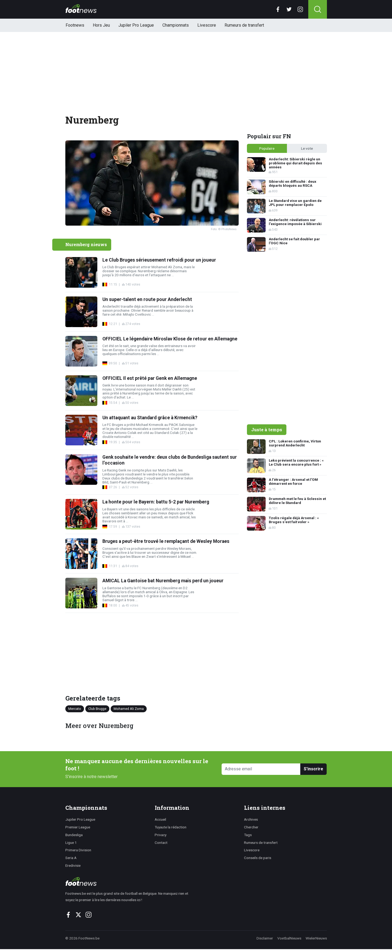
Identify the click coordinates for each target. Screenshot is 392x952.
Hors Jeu (101, 25)
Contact (161, 842)
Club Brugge (97, 709)
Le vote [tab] (307, 148)
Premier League (77, 827)
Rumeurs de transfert (244, 25)
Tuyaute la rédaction (170, 827)
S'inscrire (313, 768)
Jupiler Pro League (136, 25)
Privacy (160, 835)
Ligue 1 (71, 842)
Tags (248, 835)
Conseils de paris (257, 858)
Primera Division (78, 850)
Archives (251, 819)
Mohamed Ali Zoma (129, 709)
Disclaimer (265, 938)
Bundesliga (74, 835)
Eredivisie (73, 865)
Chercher (251, 827)
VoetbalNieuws (289, 938)
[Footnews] (129, 881)
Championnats (175, 25)
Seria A (71, 858)
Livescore (206, 25)
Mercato (74, 709)
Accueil (160, 819)
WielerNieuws (316, 938)
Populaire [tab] (266, 148)
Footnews (75, 25)
